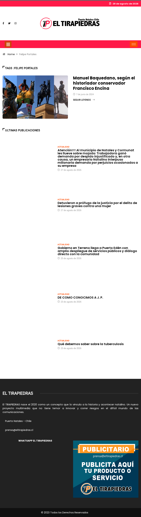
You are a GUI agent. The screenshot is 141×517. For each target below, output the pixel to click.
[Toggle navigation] (8, 44)
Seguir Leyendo (82, 100)
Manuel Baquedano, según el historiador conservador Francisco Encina (104, 83)
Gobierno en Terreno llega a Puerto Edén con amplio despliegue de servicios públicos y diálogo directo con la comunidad (97, 251)
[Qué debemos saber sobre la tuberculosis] (28, 344)
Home (11, 54)
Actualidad (63, 147)
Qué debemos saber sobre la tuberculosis (91, 344)
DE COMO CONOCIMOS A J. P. (80, 297)
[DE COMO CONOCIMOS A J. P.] (28, 298)
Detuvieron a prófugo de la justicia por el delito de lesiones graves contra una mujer (97, 204)
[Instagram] (15, 23)
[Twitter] (9, 23)
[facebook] (3, 23)
